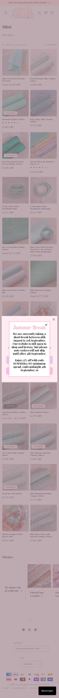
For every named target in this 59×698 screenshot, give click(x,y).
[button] (46, 325)
